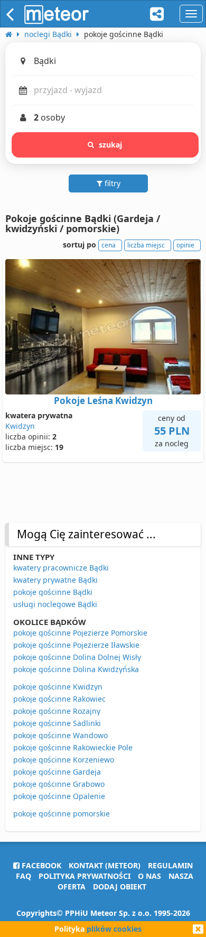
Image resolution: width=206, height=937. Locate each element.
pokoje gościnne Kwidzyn (57, 687)
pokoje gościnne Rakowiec (59, 699)
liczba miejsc (146, 245)
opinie (185, 245)
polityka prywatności (84, 876)
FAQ (23, 876)
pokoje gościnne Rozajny (56, 711)
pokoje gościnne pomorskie (61, 814)
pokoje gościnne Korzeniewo (63, 760)
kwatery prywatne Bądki (55, 580)
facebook (40, 865)
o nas (149, 876)
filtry (111, 183)
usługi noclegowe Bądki (55, 604)
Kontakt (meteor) (105, 865)
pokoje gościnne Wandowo (60, 735)
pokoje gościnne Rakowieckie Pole (73, 747)
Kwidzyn (20, 426)
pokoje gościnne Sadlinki (57, 723)
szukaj (111, 145)
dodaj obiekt (119, 886)
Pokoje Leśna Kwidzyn (103, 400)
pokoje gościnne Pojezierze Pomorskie (80, 633)
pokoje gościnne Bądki (52, 592)
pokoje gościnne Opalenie (59, 796)
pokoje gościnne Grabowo (59, 784)
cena (108, 245)
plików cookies (114, 929)
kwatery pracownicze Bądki (61, 568)
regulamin (170, 865)
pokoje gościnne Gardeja (57, 772)
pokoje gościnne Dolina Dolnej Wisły (77, 657)
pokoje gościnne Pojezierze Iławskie (76, 645)
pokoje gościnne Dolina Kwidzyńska (76, 669)
